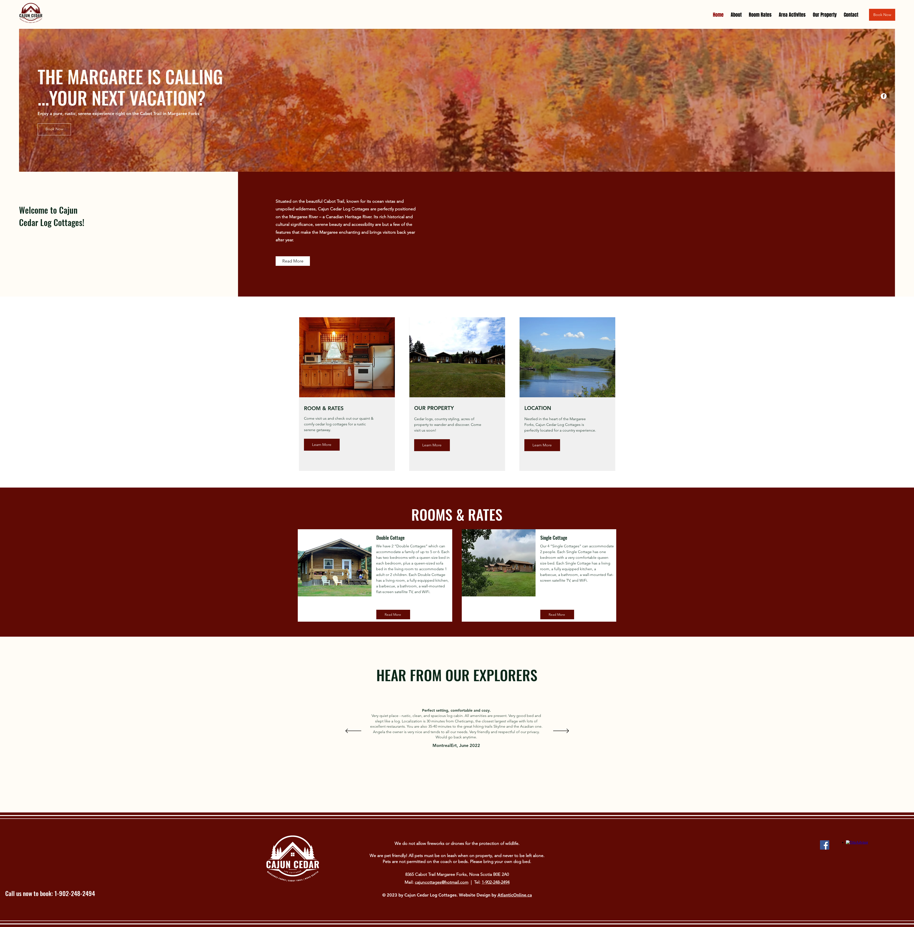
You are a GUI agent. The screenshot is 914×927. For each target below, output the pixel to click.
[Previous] (353, 731)
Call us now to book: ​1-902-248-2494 (50, 893)
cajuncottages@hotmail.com (441, 882)
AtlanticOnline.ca (514, 895)
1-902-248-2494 (496, 882)
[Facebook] (884, 96)
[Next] (561, 731)
